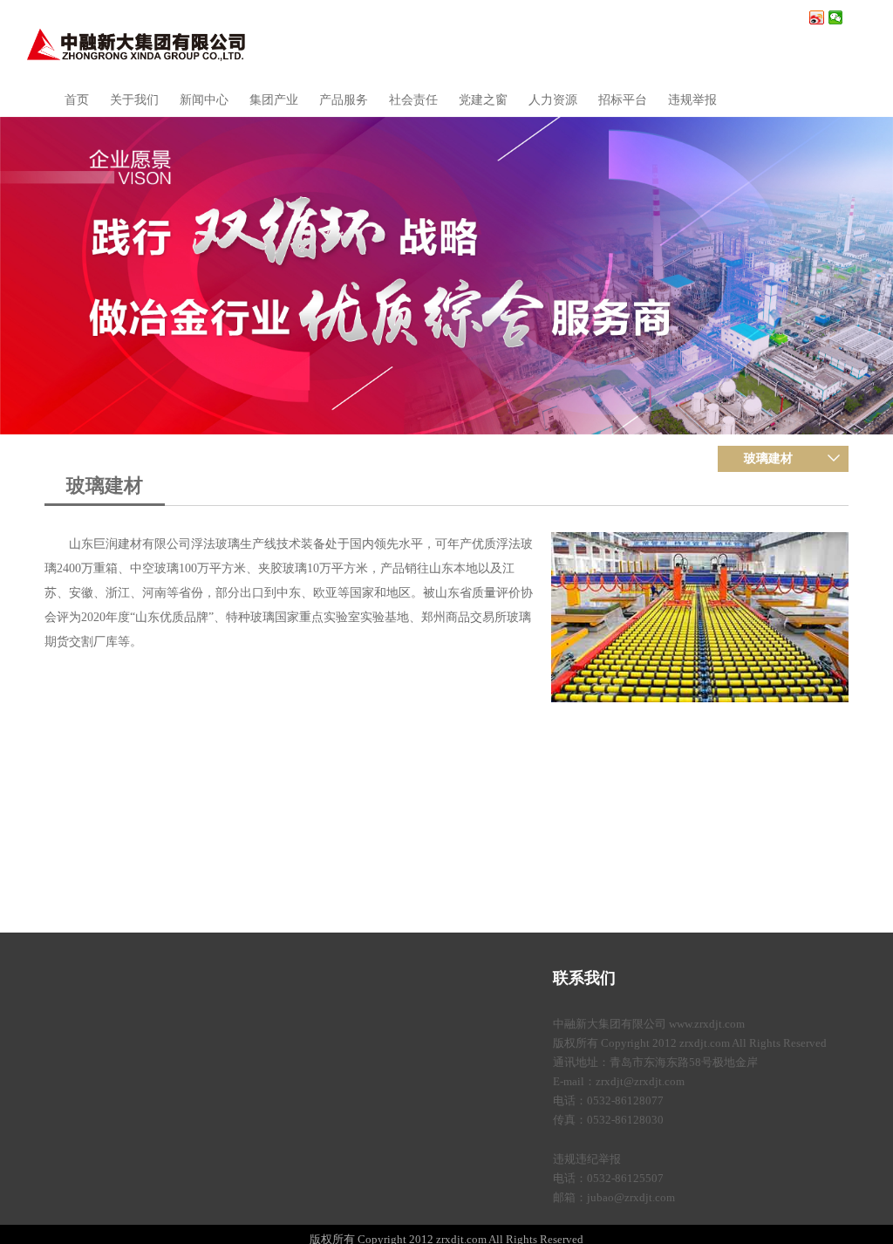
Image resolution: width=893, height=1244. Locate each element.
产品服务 (343, 99)
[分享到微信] (835, 17)
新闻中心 (204, 99)
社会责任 (413, 99)
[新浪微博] (816, 17)
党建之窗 (483, 99)
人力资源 (552, 99)
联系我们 (584, 978)
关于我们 (134, 99)
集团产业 (273, 99)
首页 (77, 99)
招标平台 (622, 99)
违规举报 (692, 99)
